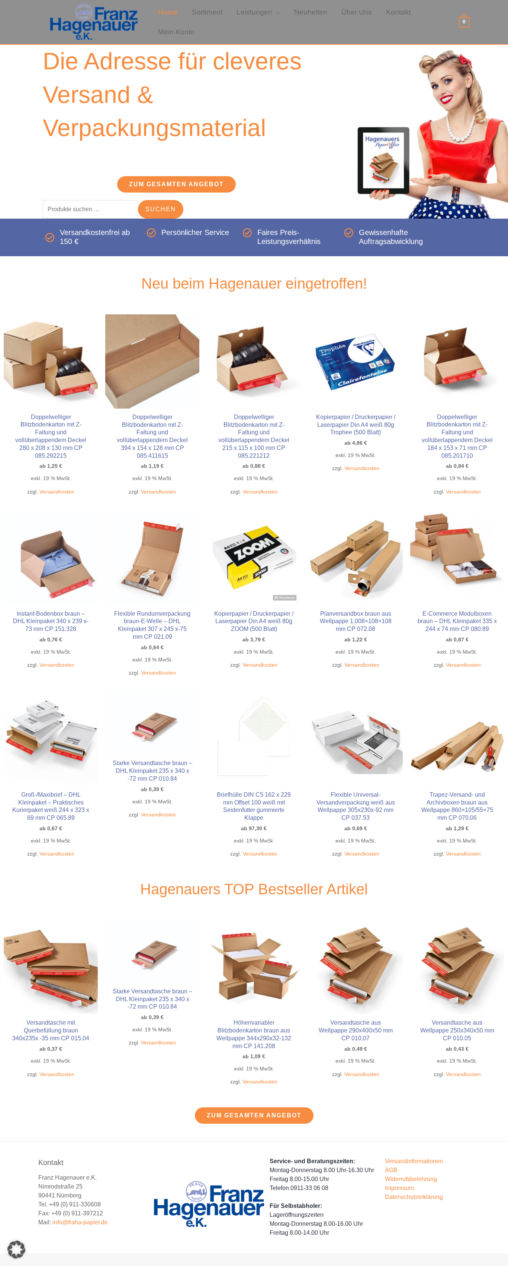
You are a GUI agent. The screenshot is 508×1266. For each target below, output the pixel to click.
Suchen (160, 213)
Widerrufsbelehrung (411, 1183)
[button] (276, 12)
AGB (391, 1174)
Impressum (399, 1192)
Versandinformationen (414, 1165)
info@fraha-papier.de (80, 1226)
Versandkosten (56, 495)
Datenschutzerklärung (414, 1201)
